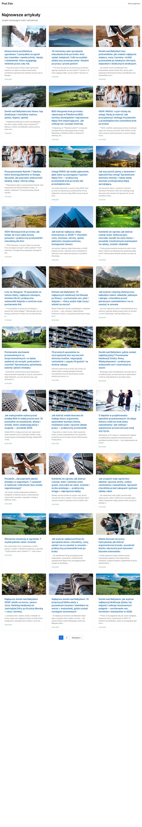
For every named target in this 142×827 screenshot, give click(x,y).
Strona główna (134, 3)
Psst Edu (7, 3)
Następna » (76, 638)
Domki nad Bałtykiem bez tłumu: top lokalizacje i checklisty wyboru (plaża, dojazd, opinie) (24, 114)
